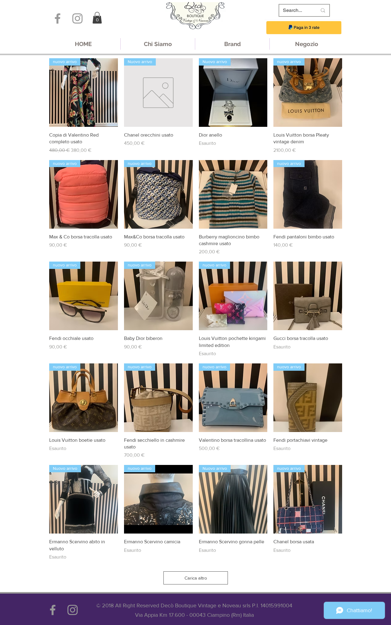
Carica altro (196, 577)
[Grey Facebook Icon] (57, 18)
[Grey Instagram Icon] (77, 18)
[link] (97, 17)
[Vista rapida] (233, 194)
